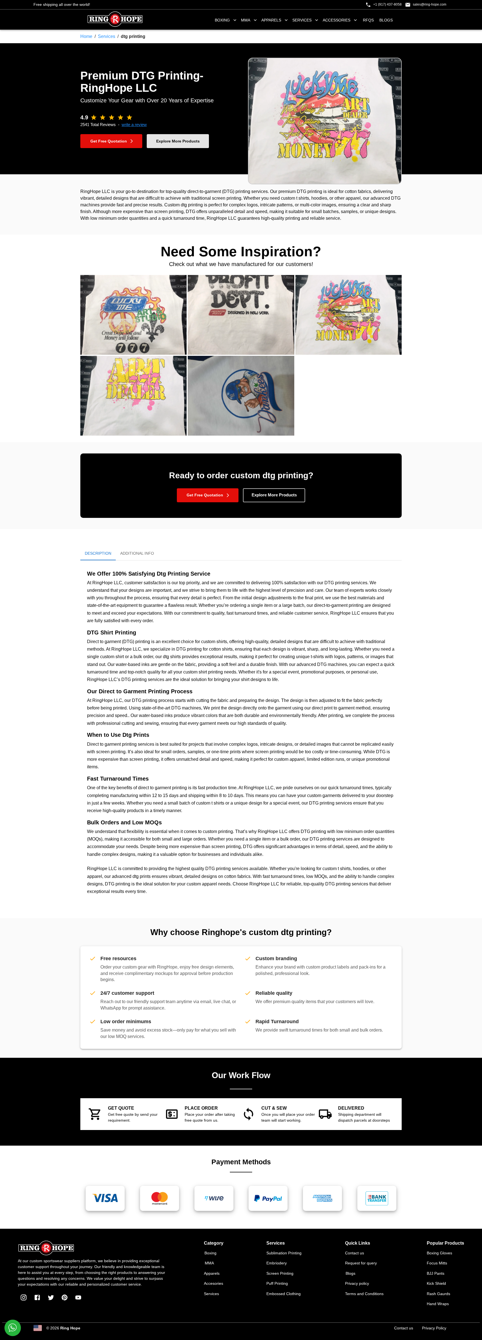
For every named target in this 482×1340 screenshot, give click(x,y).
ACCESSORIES (336, 20)
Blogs (386, 20)
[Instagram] (23, 1297)
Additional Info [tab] (137, 553)
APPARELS (271, 20)
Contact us (354, 1253)
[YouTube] (78, 1297)
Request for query (361, 1263)
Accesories (213, 1283)
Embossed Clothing (283, 1293)
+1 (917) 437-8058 (387, 4)
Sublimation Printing (284, 1253)
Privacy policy (357, 1283)
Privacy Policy (434, 1328)
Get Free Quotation (108, 141)
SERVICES (302, 20)
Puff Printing (277, 1283)
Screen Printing (279, 1273)
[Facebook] (37, 1297)
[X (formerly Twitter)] (51, 1297)
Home (86, 36)
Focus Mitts (437, 1263)
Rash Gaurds (438, 1293)
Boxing (210, 1253)
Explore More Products (178, 141)
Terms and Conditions (364, 1293)
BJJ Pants (435, 1273)
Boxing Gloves (439, 1253)
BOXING (222, 20)
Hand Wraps (438, 1304)
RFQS (368, 20)
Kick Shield (436, 1283)
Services (106, 36)
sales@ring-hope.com (429, 4)
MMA (245, 20)
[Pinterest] (64, 1297)
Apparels (212, 1273)
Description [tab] (98, 553)
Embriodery (276, 1263)
